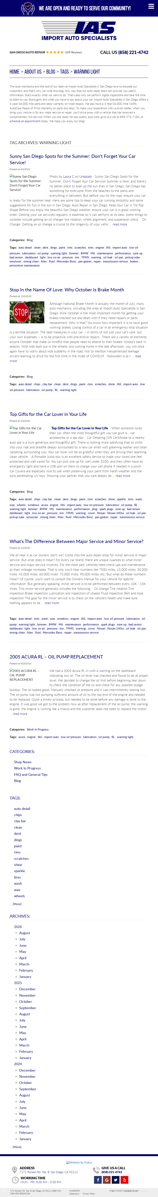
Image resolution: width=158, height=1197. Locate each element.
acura (44, 505)
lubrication (28, 253)
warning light (87, 71)
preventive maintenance (25, 265)
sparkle (121, 499)
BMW (84, 253)
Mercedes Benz (66, 261)
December (27, 989)
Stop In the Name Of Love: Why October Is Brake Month (67, 289)
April (22, 958)
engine (100, 247)
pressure (67, 257)
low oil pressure (94, 505)
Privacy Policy (89, 1193)
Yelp (124, 1180)
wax (12, 505)
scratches (80, 247)
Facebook (98, 1180)
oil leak (108, 257)
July (22, 939)
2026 (18, 926)
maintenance (105, 253)
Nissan (101, 513)
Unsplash (85, 176)
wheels (21, 505)
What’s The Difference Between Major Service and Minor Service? (77, 541)
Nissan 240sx (115, 513)
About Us (32, 71)
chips (37, 384)
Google (107, 1180)
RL (56, 390)
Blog (50, 71)
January (25, 976)
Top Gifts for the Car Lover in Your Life (48, 414)
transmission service (115, 261)
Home (14, 71)
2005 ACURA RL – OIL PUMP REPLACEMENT (56, 656)
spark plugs (106, 509)
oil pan (119, 257)
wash (138, 499)
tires (90, 247)
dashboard (31, 257)
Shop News (23, 762)
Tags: (15, 798)
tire (77, 257)
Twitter (115, 1180)
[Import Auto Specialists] (79, 30)
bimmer (74, 253)
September (27, 1007)
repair (97, 261)
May (22, 951)
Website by (136, 1191)
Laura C (68, 176)
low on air (54, 257)
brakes (134, 261)
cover (91, 513)
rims (69, 247)
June (23, 945)
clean (37, 247)
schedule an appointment (25, 121)
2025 (18, 982)
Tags (64, 71)
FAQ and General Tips (31, 774)
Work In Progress (38, 729)
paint (62, 247)
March (24, 964)
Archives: (20, 916)
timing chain (31, 261)
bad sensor (16, 257)
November (27, 995)
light (42, 257)
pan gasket (85, 261)
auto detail (25, 247)
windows (33, 505)
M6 (93, 253)
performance (123, 253)
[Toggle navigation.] (151, 6)
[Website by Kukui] (79, 1162)
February (26, 970)
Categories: (22, 751)
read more (120, 224)
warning (96, 257)
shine (111, 384)
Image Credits (115, 1190)
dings (53, 247)
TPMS (85, 257)
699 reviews (73, 52)
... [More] (16, 904)
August (24, 933)
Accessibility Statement (74, 1192)
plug (94, 509)
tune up (137, 253)
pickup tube (132, 257)
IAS (108, 247)
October (25, 1001)
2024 (18, 1064)
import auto (120, 247)
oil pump (43, 253)
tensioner (15, 261)
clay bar (47, 384)
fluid (52, 261)
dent (45, 247)
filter (44, 261)
